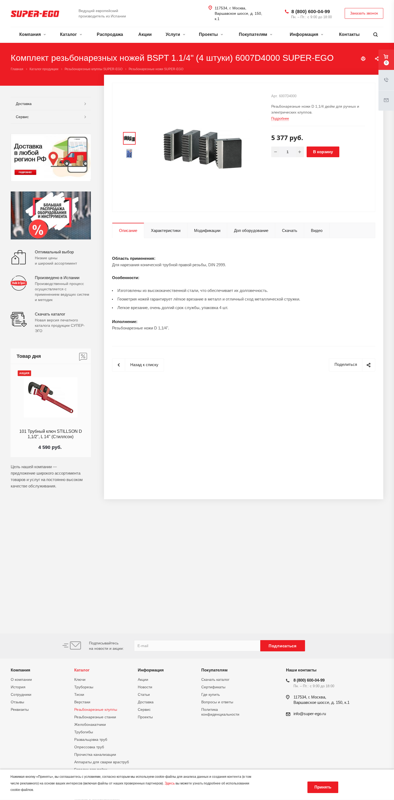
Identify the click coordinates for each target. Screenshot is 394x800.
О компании (21, 679)
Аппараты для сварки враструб (101, 762)
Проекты (209, 34)
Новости (145, 687)
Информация (304, 34)
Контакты (349, 34)
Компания (30, 34)
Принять (322, 787)
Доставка (24, 104)
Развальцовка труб (90, 739)
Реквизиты (20, 709)
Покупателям (253, 34)
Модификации (207, 230)
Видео (316, 230)
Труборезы (83, 687)
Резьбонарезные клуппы (95, 709)
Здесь (170, 783)
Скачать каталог (215, 679)
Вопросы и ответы (217, 702)
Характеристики (165, 230)
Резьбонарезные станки (95, 717)
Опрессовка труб (89, 747)
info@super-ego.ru (309, 713)
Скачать (289, 230)
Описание (128, 230)
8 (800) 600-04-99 (310, 11)
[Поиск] (375, 35)
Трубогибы (83, 732)
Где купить (210, 694)
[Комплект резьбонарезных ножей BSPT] (202, 147)
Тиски (79, 694)
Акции (145, 34)
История (18, 687)
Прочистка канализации (95, 754)
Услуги (173, 34)
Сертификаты (213, 687)
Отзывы (17, 702)
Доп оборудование (251, 230)
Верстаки (82, 702)
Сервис (22, 117)
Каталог (69, 34)
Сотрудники (21, 694)
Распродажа (110, 34)
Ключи (80, 679)
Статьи (144, 694)
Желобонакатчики (90, 724)
